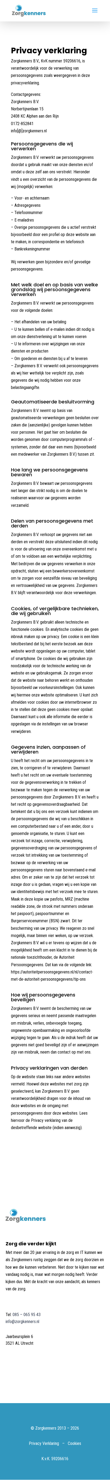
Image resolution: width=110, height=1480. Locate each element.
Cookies (74, 1443)
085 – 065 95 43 (27, 1314)
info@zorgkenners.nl (22, 1321)
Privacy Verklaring (44, 1443)
